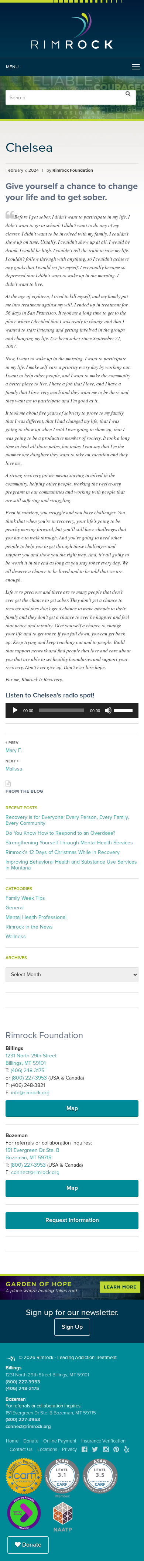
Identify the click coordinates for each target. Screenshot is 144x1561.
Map (72, 1108)
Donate (31, 1544)
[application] (72, 710)
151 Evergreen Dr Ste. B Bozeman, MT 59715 (51, 1413)
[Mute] (108, 710)
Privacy (69, 1449)
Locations (47, 1449)
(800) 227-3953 (29, 1078)
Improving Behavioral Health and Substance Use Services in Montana (71, 865)
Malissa (14, 769)
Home (12, 1441)
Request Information (72, 1220)
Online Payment (59, 1441)
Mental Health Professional (36, 917)
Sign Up (72, 1327)
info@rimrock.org (30, 1093)
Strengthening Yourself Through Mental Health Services (69, 843)
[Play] (15, 710)
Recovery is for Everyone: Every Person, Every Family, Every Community (67, 820)
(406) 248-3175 (27, 1070)
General (15, 908)
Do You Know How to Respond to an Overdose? (60, 833)
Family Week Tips (25, 898)
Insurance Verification (103, 1441)
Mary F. (14, 750)
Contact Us (21, 1449)
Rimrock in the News (29, 927)
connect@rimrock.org (35, 1172)
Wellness (16, 936)
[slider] (124, 709)
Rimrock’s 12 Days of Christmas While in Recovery (63, 852)
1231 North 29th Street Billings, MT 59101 (47, 1375)
